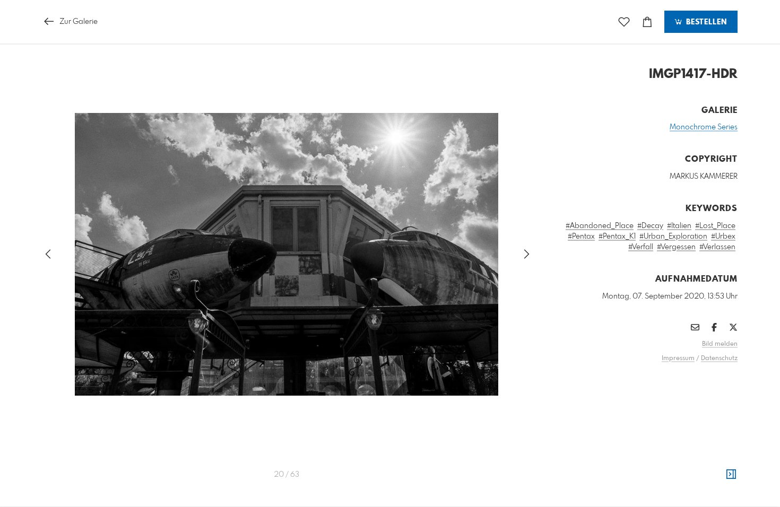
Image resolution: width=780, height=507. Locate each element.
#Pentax (581, 236)
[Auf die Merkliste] (624, 22)
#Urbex (723, 236)
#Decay (650, 226)
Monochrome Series (704, 127)
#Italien (679, 226)
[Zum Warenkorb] (647, 22)
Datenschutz (719, 358)
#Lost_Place (715, 226)
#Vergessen (676, 247)
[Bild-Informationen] (731, 474)
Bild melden (720, 344)
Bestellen (705, 22)
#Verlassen (717, 247)
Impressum (678, 358)
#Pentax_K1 (617, 236)
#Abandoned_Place (600, 226)
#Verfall (640, 247)
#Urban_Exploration (673, 236)
